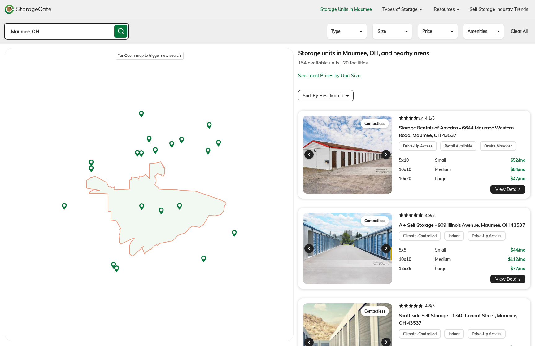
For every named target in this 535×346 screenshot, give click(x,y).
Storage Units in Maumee (346, 9)
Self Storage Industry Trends (499, 9)
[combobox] (66, 31)
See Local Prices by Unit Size (329, 75)
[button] (309, 154)
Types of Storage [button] (400, 9)
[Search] (120, 31)
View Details (507, 189)
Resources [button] (445, 9)
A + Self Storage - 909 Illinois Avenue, (462, 225)
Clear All (519, 31)
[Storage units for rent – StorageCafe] (28, 9)
